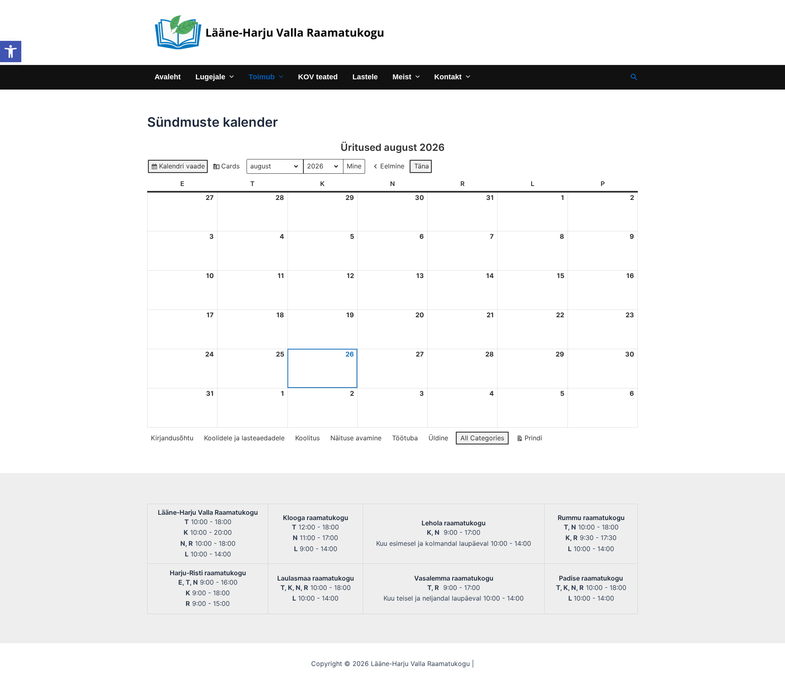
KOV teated (318, 76)
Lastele (365, 76)
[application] (229, 76)
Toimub (262, 76)
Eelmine (392, 166)
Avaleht (168, 76)
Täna (421, 166)
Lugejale (210, 76)
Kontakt (448, 76)
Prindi (529, 440)
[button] (10, 51)
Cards (226, 168)
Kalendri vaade (177, 168)
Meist (401, 76)
